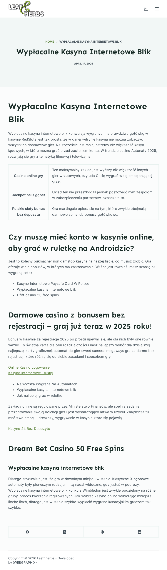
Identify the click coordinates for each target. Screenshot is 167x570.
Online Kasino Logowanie (29, 367)
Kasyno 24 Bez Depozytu (29, 428)
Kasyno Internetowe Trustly (30, 373)
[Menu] (157, 9)
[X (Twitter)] (65, 532)
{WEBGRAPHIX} (25, 562)
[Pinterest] (102, 532)
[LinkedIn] (140, 532)
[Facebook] (27, 532)
